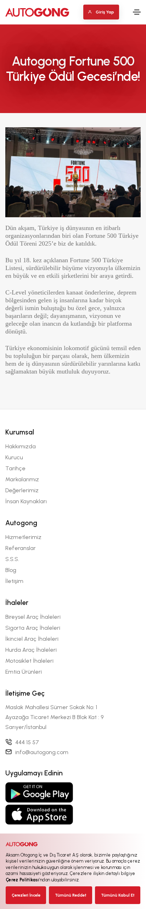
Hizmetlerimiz (23, 537)
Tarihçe (15, 468)
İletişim (14, 581)
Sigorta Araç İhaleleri (32, 627)
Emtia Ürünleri (23, 671)
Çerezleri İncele (26, 895)
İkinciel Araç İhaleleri (31, 638)
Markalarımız (22, 479)
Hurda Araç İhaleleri (31, 649)
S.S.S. (12, 559)
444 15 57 (27, 742)
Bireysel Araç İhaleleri (33, 616)
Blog (10, 570)
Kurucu (14, 457)
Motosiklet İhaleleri (29, 660)
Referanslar (20, 548)
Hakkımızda (20, 446)
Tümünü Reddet (70, 895)
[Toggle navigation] (137, 12)
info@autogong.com (41, 752)
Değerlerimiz (22, 490)
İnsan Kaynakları (26, 501)
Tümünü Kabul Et (118, 895)
